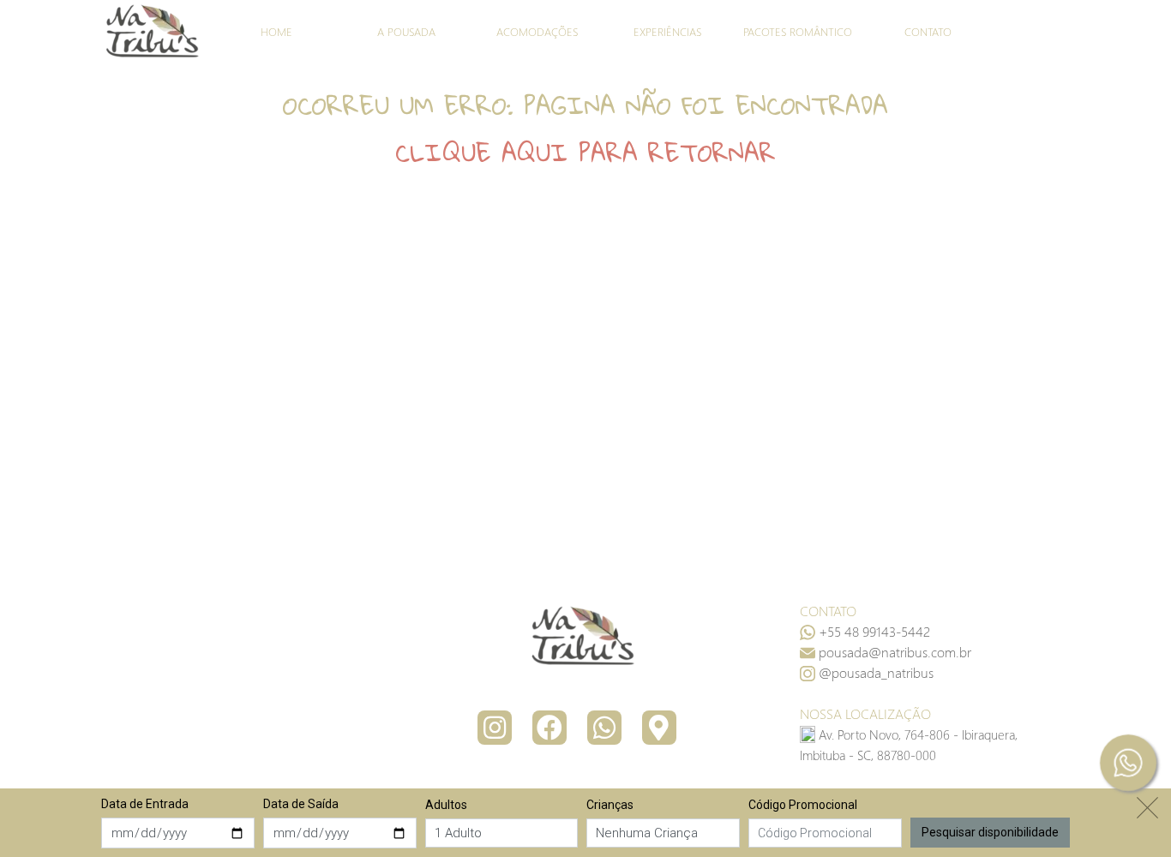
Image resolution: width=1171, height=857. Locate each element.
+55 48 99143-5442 (874, 631)
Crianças (610, 805)
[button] (895, 652)
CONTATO (928, 31)
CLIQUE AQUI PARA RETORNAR (585, 152)
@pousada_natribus (876, 672)
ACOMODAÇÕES (537, 31)
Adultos (446, 805)
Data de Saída (301, 804)
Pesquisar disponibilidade (990, 831)
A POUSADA (406, 31)
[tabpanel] (585, 129)
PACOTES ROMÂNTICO (797, 31)
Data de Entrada (145, 804)
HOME (276, 31)
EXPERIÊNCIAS (667, 31)
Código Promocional (802, 805)
